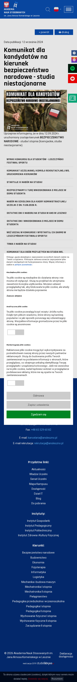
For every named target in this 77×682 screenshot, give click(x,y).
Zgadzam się (38, 414)
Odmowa (38, 395)
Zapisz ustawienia (38, 404)
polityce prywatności (23, 264)
